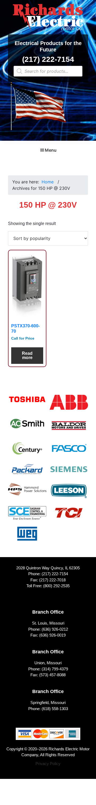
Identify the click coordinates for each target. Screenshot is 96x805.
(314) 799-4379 (55, 669)
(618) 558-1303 (55, 708)
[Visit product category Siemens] (69, 472)
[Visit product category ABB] (69, 406)
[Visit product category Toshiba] (27, 402)
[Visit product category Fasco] (69, 451)
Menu (51, 150)
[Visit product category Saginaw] (27, 516)
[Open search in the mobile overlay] (48, 71)
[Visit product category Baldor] (69, 429)
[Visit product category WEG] (27, 537)
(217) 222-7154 (48, 59)
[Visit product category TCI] (69, 516)
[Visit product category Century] (27, 451)
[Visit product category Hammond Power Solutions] (27, 492)
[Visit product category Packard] (27, 472)
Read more (27, 355)
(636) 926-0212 (55, 629)
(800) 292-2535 (56, 585)
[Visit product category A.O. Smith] (27, 427)
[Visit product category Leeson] (69, 494)
